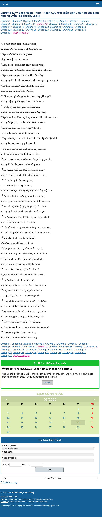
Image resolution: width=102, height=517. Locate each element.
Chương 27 (43, 29)
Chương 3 (28, 21)
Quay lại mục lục (21, 32)
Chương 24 (6, 29)
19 (36, 422)
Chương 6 (61, 21)
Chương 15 (79, 23)
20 (50, 422)
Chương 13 (54, 23)
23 (92, 422)
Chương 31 (6, 32)
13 (50, 417)
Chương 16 (91, 23)
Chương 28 (55, 29)
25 (22, 427)
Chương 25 (18, 29)
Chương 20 (43, 26)
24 (8, 427)
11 (22, 417)
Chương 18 (18, 26)
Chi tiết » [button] (47, 382)
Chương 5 (50, 21)
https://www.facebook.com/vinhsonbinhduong (28, 501)
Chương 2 (17, 21)
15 (78, 417)
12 (36, 417)
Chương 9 (5, 23)
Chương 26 (30, 29)
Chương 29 (67, 29)
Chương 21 (55, 26)
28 (64, 427)
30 (92, 427)
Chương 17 (6, 26)
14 (64, 417)
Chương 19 (30, 26)
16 (92, 417)
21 (64, 422)
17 (8, 422)
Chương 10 (17, 23)
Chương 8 (84, 21)
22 (78, 422)
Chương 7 (72, 21)
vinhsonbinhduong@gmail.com (46, 506)
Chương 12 (42, 23)
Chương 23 (80, 26)
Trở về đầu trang (9, 482)
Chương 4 (39, 21)
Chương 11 (29, 23)
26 (36, 427)
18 (22, 422)
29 (78, 427)
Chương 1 (5, 21)
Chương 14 (66, 23)
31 (8, 431)
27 (50, 427)
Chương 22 (67, 26)
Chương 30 (80, 29)
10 (8, 417)
